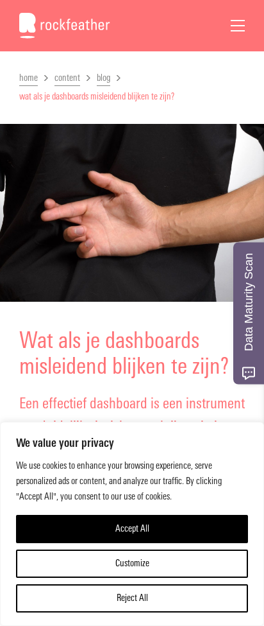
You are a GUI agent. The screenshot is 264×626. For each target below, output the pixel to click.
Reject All (132, 598)
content (67, 78)
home (28, 78)
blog (103, 78)
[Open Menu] (237, 25)
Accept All (132, 528)
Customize (132, 563)
